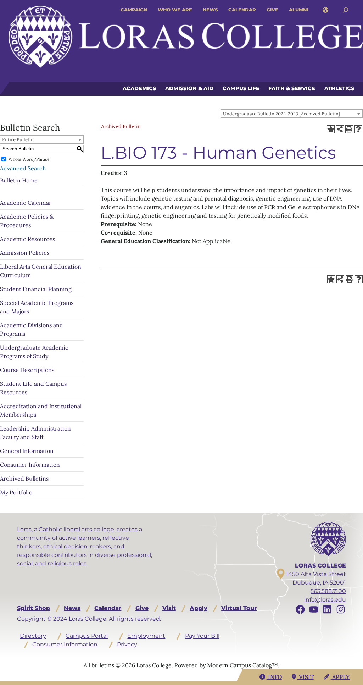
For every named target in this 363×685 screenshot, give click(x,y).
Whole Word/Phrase (29, 159)
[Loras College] (186, 37)
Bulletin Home (19, 180)
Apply (198, 608)
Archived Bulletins (24, 478)
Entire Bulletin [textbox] (18, 140)
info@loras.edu (325, 599)
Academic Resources (27, 238)
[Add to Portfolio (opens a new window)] (331, 129)
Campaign (134, 9)
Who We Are (175, 9)
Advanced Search (23, 168)
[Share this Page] (340, 129)
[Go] (345, 10)
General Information (27, 450)
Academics (139, 88)
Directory (33, 635)
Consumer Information (30, 464)
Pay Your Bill (202, 635)
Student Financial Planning (36, 288)
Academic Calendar (25, 202)
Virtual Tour (239, 608)
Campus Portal (87, 635)
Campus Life (241, 88)
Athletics (339, 88)
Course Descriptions (27, 369)
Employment (146, 635)
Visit (169, 608)
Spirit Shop (33, 608)
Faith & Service (291, 88)
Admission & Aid (189, 88)
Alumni (298, 9)
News (210, 9)
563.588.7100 (328, 591)
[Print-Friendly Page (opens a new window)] (349, 129)
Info (274, 676)
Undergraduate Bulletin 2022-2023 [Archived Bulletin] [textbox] (281, 114)
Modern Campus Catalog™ (242, 665)
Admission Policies (24, 252)
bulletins (102, 665)
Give (272, 9)
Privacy (127, 644)
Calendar (242, 9)
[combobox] (292, 113)
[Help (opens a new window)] (358, 129)
